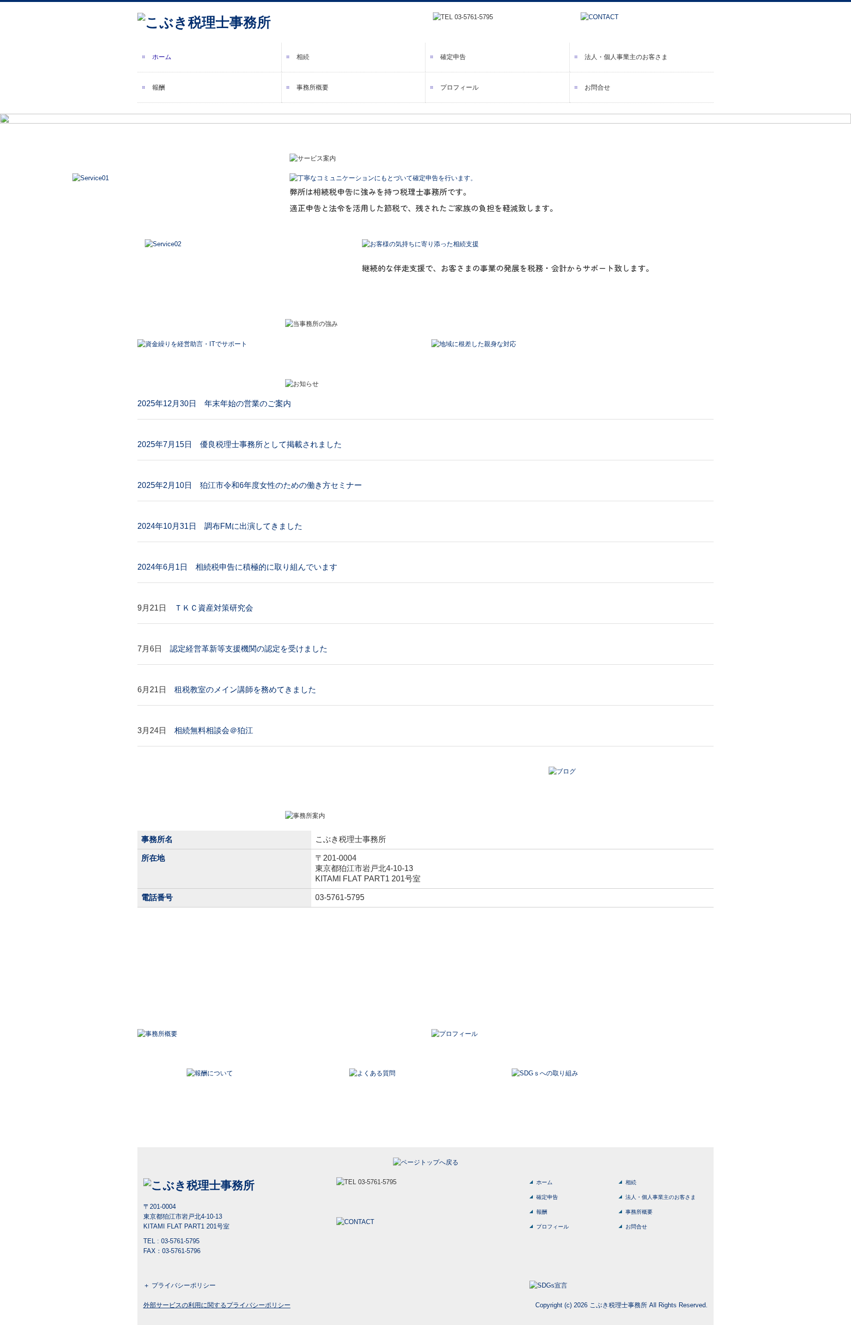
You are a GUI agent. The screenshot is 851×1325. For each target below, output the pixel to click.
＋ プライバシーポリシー (179, 1285)
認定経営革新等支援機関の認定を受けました (248, 649)
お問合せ (597, 87)
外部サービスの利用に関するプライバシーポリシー (217, 1305)
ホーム (161, 57)
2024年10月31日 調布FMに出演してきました (219, 526)
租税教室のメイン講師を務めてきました (245, 689)
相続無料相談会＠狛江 (213, 730)
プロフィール (459, 87)
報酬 (158, 87)
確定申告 (453, 57)
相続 (302, 57)
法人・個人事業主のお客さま (626, 57)
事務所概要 (312, 87)
